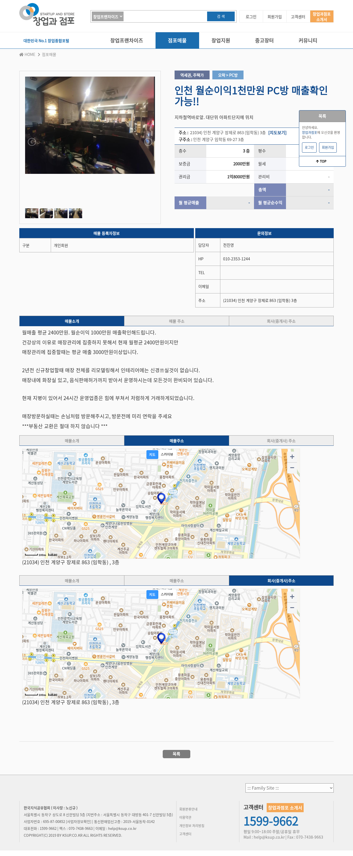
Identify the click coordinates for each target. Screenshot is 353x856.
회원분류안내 (188, 809)
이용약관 (185, 817)
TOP (323, 161)
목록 (322, 116)
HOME (30, 54)
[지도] (152, 454)
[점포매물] (177, 47)
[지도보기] (277, 132)
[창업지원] (221, 47)
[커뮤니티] (308, 47)
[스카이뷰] (167, 454)
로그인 (251, 16)
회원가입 (275, 16)
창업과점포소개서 (322, 16)
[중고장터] (264, 47)
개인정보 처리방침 (191, 825)
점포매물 (49, 54)
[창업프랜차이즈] (127, 47)
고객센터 (298, 16)
